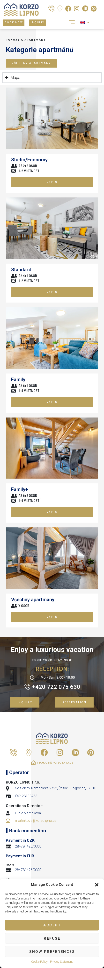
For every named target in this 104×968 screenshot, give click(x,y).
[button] (96, 884)
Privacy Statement (61, 961)
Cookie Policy (39, 961)
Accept (52, 925)
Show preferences (52, 951)
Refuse (52, 938)
